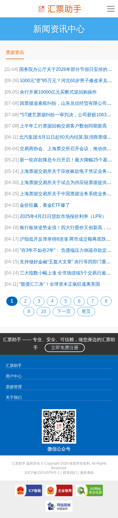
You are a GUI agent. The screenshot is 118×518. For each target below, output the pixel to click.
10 (43, 311)
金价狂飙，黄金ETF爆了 (45, 205)
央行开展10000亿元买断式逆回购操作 (58, 92)
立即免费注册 (64, 347)
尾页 (86, 311)
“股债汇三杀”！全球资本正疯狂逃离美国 (59, 284)
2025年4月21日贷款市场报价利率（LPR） (63, 216)
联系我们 (70, 473)
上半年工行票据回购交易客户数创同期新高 (63, 125)
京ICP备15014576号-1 (42, 473)
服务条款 (87, 473)
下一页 (64, 311)
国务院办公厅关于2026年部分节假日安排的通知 (68, 69)
